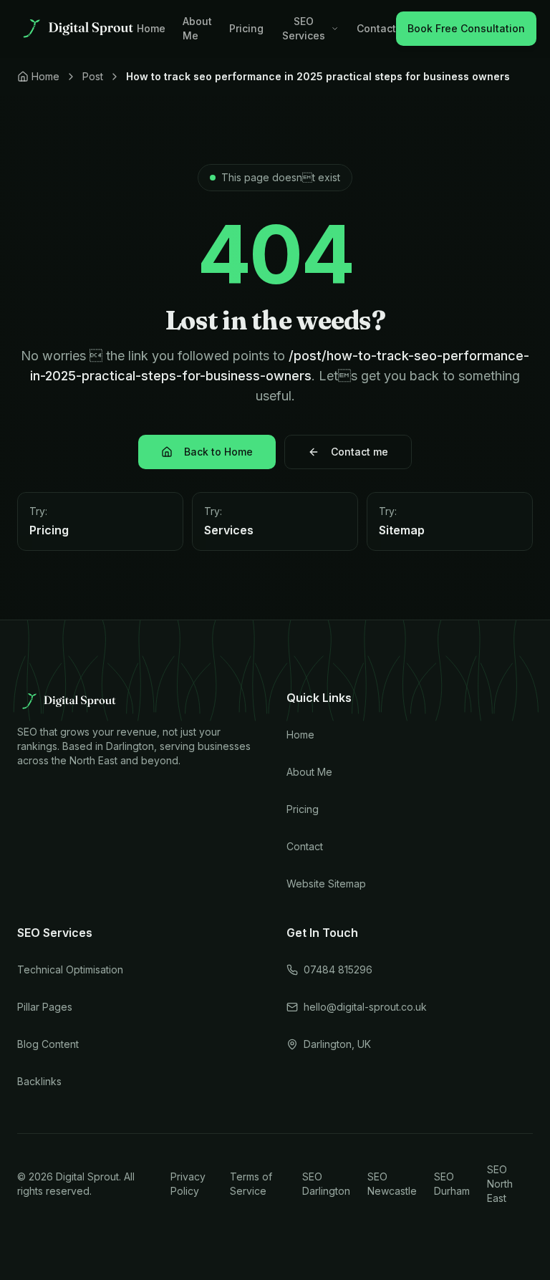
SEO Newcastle (392, 1183)
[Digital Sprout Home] (77, 28)
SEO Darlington (326, 1183)
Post (92, 76)
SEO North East (500, 1183)
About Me (197, 28)
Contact (376, 28)
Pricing (246, 28)
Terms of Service (251, 1183)
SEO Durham (452, 1183)
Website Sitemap (326, 883)
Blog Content (48, 1044)
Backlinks (39, 1081)
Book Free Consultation (466, 28)
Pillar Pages (44, 1007)
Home (151, 28)
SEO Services (303, 28)
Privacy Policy (188, 1183)
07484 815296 (338, 969)
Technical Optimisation (70, 969)
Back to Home (218, 452)
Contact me (359, 452)
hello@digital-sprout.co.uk (365, 1007)
